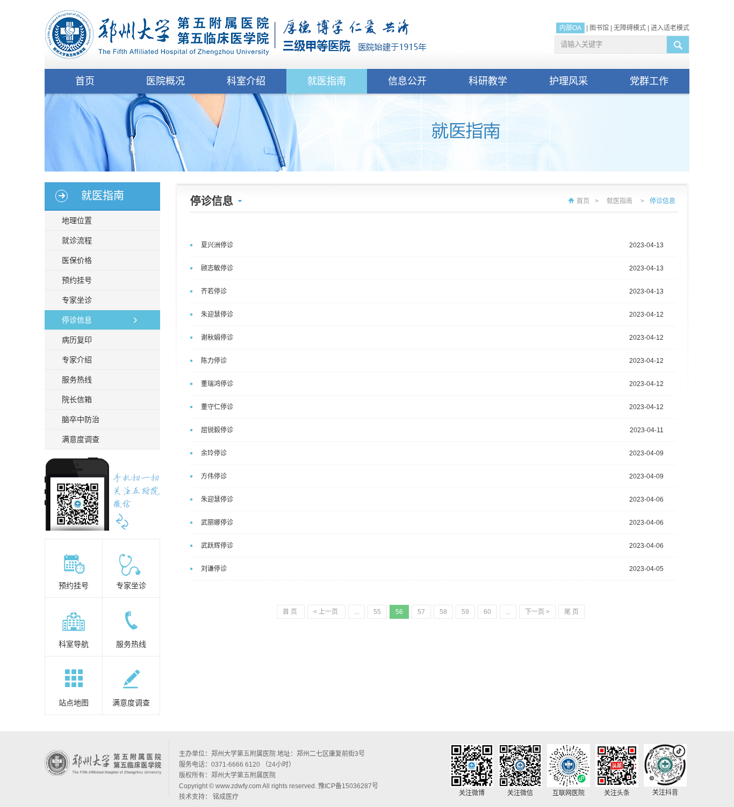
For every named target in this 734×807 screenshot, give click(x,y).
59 (465, 612)
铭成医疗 (226, 797)
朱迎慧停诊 (217, 314)
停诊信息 (77, 320)
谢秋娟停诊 (217, 337)
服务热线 (77, 379)
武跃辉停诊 (217, 545)
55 (377, 612)
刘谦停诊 (214, 569)
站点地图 (74, 702)
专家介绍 (77, 359)
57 (421, 612)
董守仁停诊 (217, 407)
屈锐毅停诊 (217, 430)
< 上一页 (326, 612)
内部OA (570, 28)
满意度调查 (80, 439)
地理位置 (77, 220)
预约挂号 (77, 280)
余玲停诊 (214, 453)
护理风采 (568, 81)
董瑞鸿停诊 (217, 384)
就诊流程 (77, 240)
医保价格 (77, 260)
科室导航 (74, 644)
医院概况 (165, 81)
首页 (85, 81)
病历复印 (77, 339)
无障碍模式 (630, 28)
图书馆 (599, 28)
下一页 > (537, 612)
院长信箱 (77, 399)
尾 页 (571, 612)
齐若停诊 (214, 291)
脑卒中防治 (80, 419)
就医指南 (326, 81)
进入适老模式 (670, 28)
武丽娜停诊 (217, 522)
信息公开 (407, 81)
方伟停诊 (214, 476)
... (356, 612)
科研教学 (488, 81)
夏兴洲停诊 (217, 245)
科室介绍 (246, 81)
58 (443, 612)
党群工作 (649, 81)
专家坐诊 (77, 300)
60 (487, 612)
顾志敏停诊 (217, 268)
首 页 (291, 612)
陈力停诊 (214, 361)
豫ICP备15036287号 (348, 786)
